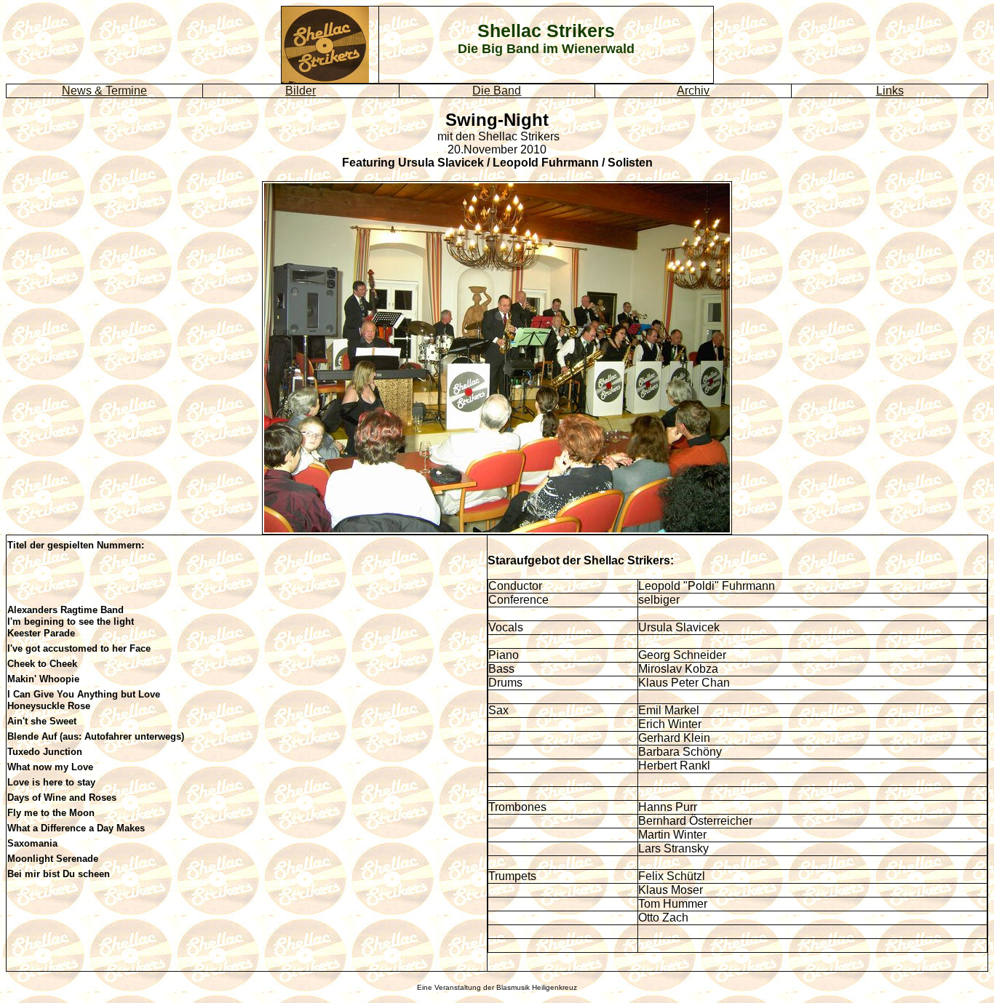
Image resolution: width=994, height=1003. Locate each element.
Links (890, 90)
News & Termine (104, 90)
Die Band (496, 90)
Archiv (693, 90)
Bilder (300, 90)
